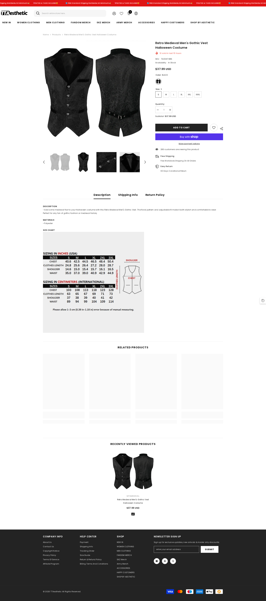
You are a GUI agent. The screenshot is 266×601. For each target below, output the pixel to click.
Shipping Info (128, 195)
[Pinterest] (165, 561)
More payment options (189, 143)
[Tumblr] (173, 561)
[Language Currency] (136, 13)
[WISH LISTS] (121, 13)
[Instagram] (157, 561)
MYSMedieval (133, 496)
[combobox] (73, 13)
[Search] (70, 13)
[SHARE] (220, 128)
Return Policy (155, 195)
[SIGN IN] (114, 13)
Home (46, 34)
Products (56, 34)
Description (102, 195)
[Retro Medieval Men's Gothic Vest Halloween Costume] (133, 471)
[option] (94, 92)
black (133, 514)
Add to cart (181, 127)
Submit (209, 549)
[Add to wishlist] (214, 127)
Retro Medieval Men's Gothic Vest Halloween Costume (133, 501)
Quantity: (160, 104)
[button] (44, 162)
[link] (64, 416)
